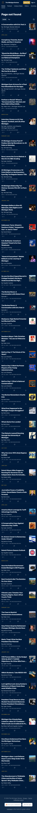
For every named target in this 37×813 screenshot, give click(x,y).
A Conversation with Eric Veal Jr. (13, 24)
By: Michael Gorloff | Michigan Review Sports (13, 90)
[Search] (34, 19)
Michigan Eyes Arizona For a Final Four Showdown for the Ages (14, 85)
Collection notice (19, 800)
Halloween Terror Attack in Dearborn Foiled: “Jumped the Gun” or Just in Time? (12, 227)
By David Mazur (6, 232)
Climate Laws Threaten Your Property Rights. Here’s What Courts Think (12, 595)
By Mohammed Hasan (8, 691)
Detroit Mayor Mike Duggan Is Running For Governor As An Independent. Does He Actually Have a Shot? (13, 472)
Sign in (33, 2)
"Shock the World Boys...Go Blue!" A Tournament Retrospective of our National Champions (14, 55)
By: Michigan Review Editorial (10, 27)
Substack (9, 809)
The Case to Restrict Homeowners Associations (11, 613)
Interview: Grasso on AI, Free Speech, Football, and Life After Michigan (13, 121)
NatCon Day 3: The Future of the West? (13, 353)
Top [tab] (9, 19)
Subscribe (26, 2)
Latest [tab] (4, 19)
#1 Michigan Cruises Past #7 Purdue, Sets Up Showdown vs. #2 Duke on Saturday (14, 143)
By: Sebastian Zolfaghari (8, 44)
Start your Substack (14, 804)
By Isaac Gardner (6, 161)
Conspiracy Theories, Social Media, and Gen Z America (12, 41)
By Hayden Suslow (7, 283)
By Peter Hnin (5, 343)
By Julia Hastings (6, 644)
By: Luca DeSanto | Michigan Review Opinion (12, 74)
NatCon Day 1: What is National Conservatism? (13, 382)
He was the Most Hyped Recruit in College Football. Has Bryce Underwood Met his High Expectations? (14, 278)
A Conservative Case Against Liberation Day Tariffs (12, 524)
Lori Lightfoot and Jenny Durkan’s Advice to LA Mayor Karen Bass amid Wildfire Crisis (14, 686)
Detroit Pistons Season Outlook (13, 550)
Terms (30, 798)
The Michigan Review (12, 29)
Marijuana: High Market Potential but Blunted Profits (13, 320)
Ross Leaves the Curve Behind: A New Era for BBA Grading (13, 158)
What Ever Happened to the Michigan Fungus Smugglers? (12, 409)
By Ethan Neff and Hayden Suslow (11, 726)
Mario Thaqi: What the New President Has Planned (11, 640)
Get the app (27, 804)
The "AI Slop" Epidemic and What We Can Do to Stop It (13, 70)
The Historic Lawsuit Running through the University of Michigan (12, 435)
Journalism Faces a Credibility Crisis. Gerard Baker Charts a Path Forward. (14, 492)
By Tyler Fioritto (6, 664)
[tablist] (6, 19)
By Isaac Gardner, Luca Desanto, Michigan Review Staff (11, 127)
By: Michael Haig (6, 60)
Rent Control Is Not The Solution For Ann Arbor (13, 580)
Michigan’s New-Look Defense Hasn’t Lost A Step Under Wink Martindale (13, 759)
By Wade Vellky (6, 477)
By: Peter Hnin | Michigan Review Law (13, 106)
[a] (32, 294)
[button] (3, 6)
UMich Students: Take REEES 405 (14, 672)
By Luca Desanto (6, 263)
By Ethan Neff (5, 457)
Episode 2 (4, 310)
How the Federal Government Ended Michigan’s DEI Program (12, 567)
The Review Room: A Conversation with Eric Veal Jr (12, 306)
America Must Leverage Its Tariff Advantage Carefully (13, 511)
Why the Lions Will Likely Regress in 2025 (14, 454)
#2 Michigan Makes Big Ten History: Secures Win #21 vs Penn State (14, 188)
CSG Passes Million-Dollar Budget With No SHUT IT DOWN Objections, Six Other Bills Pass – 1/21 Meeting (14, 659)
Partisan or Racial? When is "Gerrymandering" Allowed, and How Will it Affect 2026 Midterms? (13, 102)
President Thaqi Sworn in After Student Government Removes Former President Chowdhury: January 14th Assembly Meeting (13, 702)
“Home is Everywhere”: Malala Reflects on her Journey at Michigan (12, 259)
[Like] (2, 31)
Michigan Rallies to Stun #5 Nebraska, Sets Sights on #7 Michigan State (11, 208)
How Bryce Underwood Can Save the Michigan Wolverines (13, 740)
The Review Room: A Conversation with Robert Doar (13, 293)
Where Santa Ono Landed (11, 422)
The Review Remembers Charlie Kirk (13, 396)
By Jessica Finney (6, 247)
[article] (18, 27)
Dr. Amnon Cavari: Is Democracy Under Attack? (13, 538)
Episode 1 (4, 296)
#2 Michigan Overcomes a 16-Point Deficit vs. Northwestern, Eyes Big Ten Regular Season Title (14, 172)
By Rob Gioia (5, 399)
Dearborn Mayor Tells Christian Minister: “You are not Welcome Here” (13, 339)
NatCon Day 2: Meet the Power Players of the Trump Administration (12, 368)
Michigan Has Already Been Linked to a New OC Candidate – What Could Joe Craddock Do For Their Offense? (13, 721)
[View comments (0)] (10, 31)
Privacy (25, 798)
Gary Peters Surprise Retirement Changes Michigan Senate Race (13, 627)
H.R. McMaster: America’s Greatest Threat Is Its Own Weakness (11, 243)
